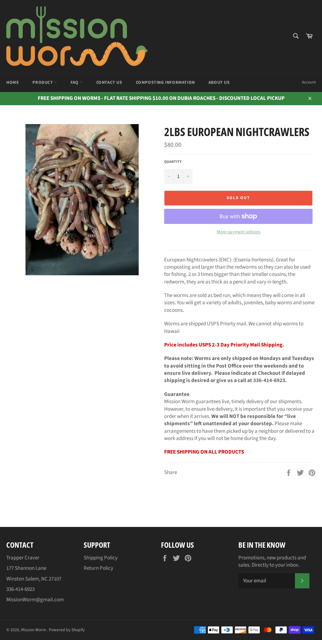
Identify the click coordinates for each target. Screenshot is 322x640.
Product (43, 82)
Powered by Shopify (67, 630)
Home (12, 82)
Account (309, 82)
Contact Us (109, 82)
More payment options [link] (238, 232)
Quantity (172, 161)
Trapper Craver (22, 558)
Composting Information (165, 82)
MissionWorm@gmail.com (35, 599)
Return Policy (98, 568)
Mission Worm (34, 630)
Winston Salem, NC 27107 (33, 579)
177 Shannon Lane (26, 568)
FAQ (75, 82)
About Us (219, 82)
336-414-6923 (20, 589)
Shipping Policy (101, 558)
